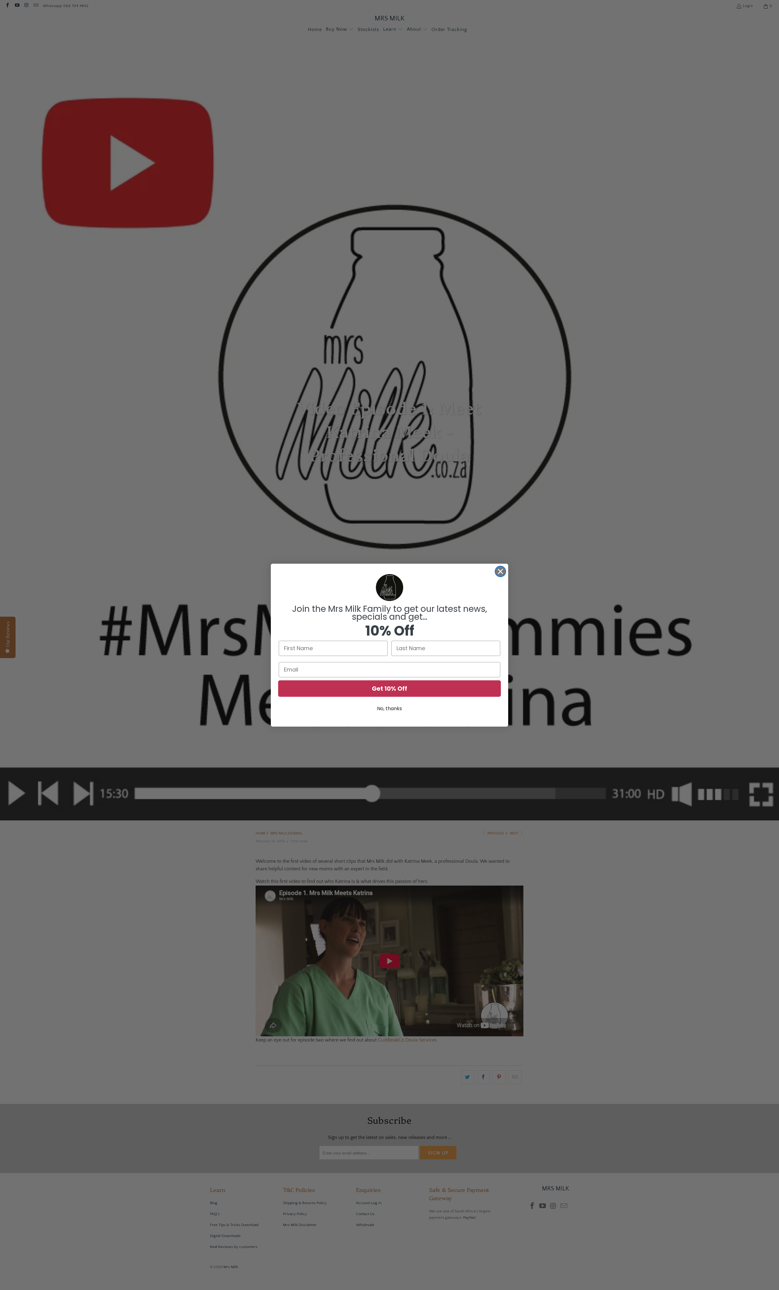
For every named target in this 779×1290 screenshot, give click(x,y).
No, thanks (389, 708)
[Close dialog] (500, 571)
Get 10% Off (389, 688)
